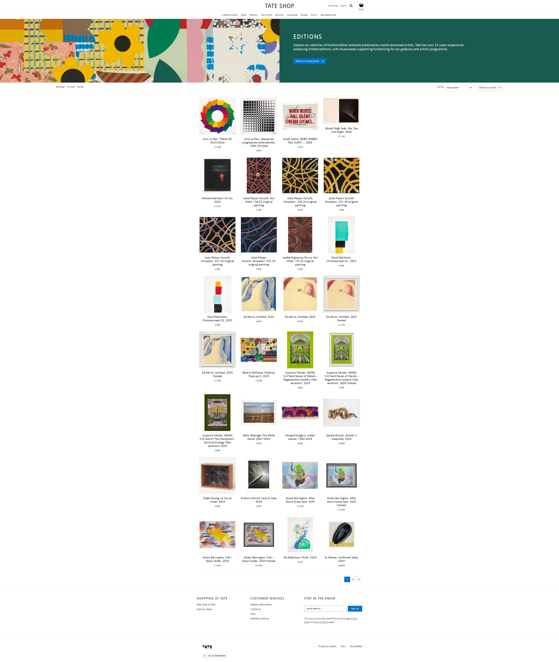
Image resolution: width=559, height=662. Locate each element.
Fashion (292, 15)
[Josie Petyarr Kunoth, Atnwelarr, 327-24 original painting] (217, 235)
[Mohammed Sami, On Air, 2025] (217, 176)
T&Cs (343, 646)
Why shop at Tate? (206, 604)
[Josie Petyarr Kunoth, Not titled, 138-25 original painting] (258, 176)
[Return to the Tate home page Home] (279, 6)
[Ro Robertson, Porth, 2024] (300, 535)
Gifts (314, 15)
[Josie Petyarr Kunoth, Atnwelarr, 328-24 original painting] (300, 176)
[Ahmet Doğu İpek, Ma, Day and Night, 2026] (341, 111)
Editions (266, 15)
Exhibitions (230, 15)
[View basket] (361, 5)
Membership (329, 15)
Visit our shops (204, 609)
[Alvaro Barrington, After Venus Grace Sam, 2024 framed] (341, 476)
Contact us (256, 609)
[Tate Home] (219, 647)
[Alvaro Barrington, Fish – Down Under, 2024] (217, 535)
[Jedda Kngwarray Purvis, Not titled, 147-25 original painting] (300, 235)
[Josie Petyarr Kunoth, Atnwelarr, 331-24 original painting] (341, 176)
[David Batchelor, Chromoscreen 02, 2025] (217, 295)
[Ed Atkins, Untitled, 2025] (258, 295)
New (243, 15)
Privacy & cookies (327, 646)
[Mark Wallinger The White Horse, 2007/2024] (258, 413)
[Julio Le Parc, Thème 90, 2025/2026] (217, 117)
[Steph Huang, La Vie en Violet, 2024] (217, 476)
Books (280, 15)
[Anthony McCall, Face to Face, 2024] (258, 476)
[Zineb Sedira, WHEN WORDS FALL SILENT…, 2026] (300, 117)
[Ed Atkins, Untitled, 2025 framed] (341, 295)
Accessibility (356, 646)
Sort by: (440, 86)
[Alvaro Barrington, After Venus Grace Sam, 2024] (300, 476)
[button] (351, 6)
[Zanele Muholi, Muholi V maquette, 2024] (341, 413)
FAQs (253, 613)
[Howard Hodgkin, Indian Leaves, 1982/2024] (300, 413)
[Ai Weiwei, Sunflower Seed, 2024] (341, 535)
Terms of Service (321, 622)
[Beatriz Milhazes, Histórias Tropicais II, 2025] (258, 350)
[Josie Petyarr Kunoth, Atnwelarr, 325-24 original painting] (258, 235)
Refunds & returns (260, 618)
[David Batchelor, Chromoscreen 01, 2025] (341, 235)
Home (304, 15)
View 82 (80, 86)
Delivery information (261, 604)
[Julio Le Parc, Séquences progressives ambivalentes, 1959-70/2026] (258, 117)
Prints (254, 15)
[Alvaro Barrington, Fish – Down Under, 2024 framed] (258, 535)
